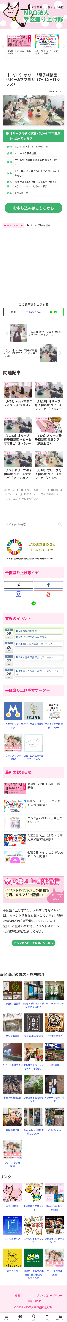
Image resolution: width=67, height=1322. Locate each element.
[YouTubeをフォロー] (48, 594)
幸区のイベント (15, 225)
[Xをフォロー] (18, 585)
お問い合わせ (33, 1301)
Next (64, 46)
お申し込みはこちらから (33, 208)
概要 (17, 1295)
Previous (3, 46)
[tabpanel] (19, 46)
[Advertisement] (33, 264)
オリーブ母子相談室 (40, 225)
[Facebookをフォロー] (48, 585)
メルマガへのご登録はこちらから (33, 943)
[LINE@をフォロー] (33, 603)
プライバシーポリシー (49, 1295)
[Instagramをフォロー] (18, 594)
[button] (60, 524)
